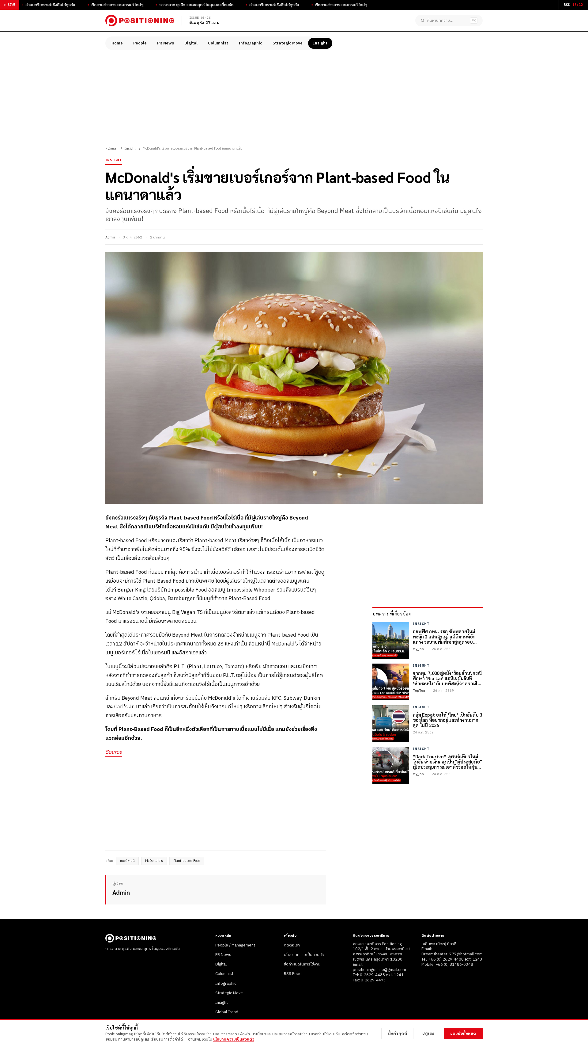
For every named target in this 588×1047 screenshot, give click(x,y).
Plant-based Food (186, 861)
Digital (191, 43)
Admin (110, 237)
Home (117, 43)
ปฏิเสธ (428, 1033)
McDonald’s (154, 861)
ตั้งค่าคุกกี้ (397, 1033)
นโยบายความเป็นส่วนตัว (304, 954)
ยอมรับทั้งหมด (463, 1033)
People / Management (235, 945)
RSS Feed (293, 973)
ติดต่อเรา (292, 945)
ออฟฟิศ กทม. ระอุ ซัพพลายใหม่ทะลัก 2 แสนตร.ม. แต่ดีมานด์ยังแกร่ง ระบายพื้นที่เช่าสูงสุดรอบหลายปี (444, 637)
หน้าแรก (111, 148)
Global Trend (226, 1012)
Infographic (250, 43)
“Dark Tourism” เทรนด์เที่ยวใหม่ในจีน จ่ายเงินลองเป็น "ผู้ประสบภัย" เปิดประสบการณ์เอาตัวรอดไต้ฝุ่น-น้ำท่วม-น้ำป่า (447, 762)
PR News (165, 43)
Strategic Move (288, 43)
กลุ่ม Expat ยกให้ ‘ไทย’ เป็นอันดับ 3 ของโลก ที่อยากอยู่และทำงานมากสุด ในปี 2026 (447, 720)
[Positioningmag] (139, 20)
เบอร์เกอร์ (127, 861)
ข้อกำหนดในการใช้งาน (302, 964)
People (140, 43)
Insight (320, 43)
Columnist (218, 43)
